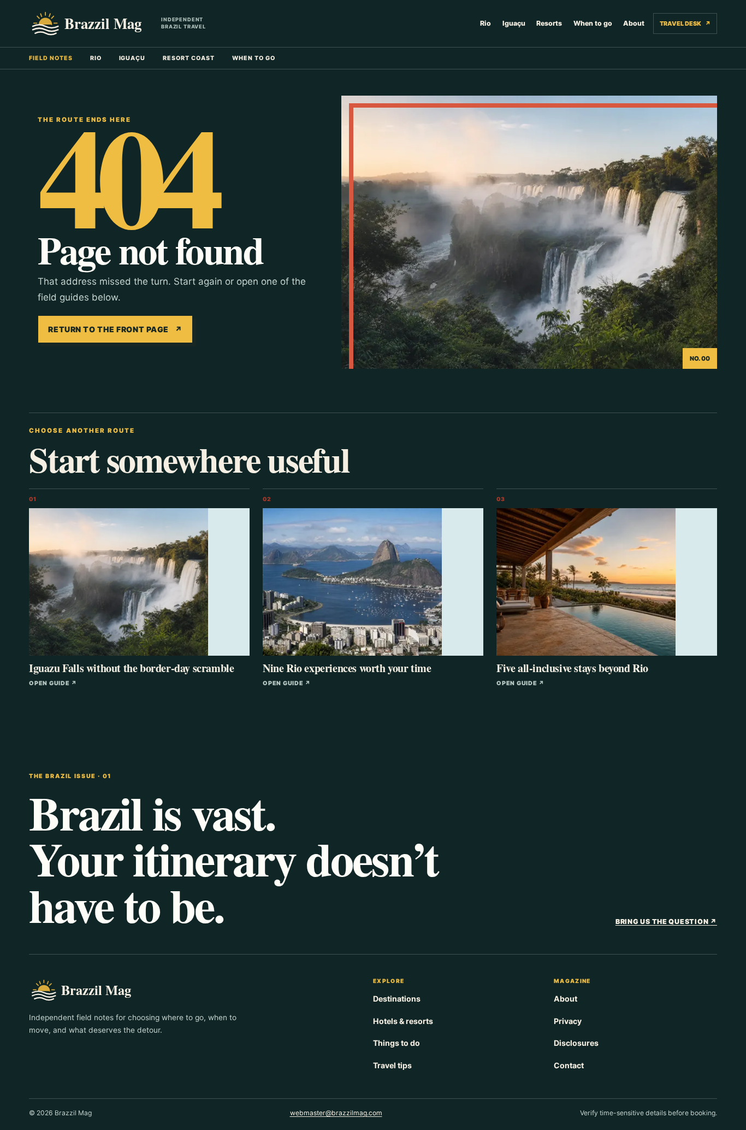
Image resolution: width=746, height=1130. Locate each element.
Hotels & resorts (403, 1021)
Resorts (549, 23)
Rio (485, 23)
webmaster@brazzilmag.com (336, 1113)
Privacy (568, 1021)
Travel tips (392, 1065)
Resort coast (189, 58)
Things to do (396, 1042)
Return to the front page (115, 329)
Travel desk (685, 23)
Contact (569, 1065)
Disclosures (576, 1042)
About (633, 23)
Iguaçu (513, 23)
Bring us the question (666, 921)
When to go (592, 23)
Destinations (397, 998)
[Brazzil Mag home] (90, 23)
